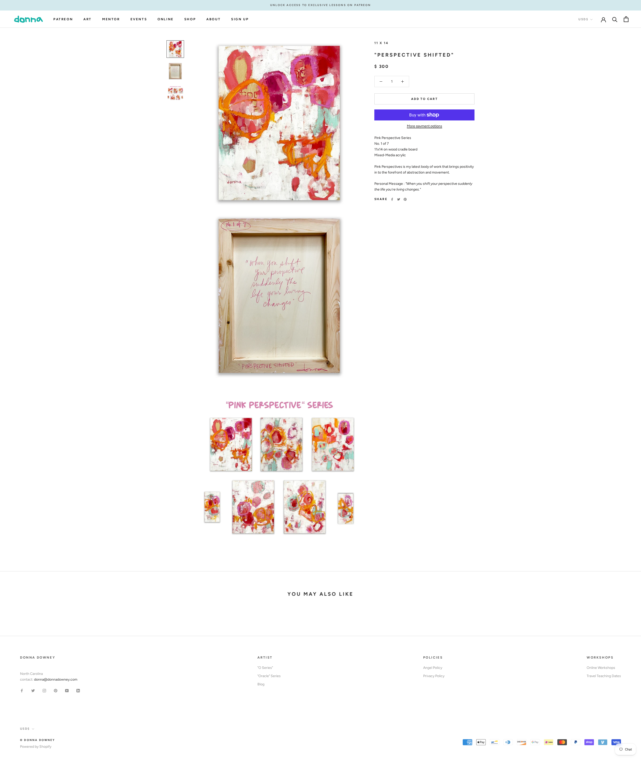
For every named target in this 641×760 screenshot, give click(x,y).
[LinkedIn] (78, 690)
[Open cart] (626, 19)
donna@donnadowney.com (55, 679)
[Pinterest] (405, 199)
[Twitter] (398, 199)
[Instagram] (44, 690)
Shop (190, 19)
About (213, 19)
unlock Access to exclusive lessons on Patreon (320, 5)
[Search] (614, 19)
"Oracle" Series (269, 676)
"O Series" (265, 668)
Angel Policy (432, 668)
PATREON (63, 19)
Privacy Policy (433, 676)
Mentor (111, 19)
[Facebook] (392, 199)
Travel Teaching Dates (604, 676)
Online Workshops (601, 668)
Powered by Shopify (35, 746)
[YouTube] (67, 690)
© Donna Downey (37, 740)
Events (138, 19)
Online (165, 19)
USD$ (583, 19)
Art (87, 19)
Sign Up (240, 19)
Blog (260, 684)
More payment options (424, 126)
